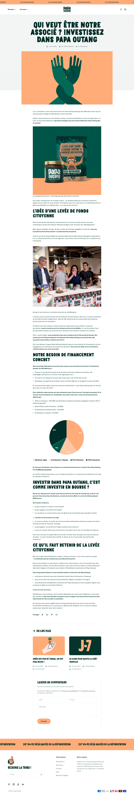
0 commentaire (83, 46)
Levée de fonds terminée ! (42, 589)
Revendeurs (60, 761)
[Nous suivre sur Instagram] (13, 784)
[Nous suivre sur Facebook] (9, 784)
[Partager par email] (56, 615)
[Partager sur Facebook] (42, 615)
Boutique (11, 9)
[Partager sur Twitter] (47, 615)
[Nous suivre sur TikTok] (18, 784)
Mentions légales (62, 775)
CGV (57, 772)
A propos (23, 9)
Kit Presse (59, 765)
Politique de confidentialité (69, 691)
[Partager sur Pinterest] (52, 615)
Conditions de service (88, 691)
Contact (59, 768)
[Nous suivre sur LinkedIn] (23, 784)
